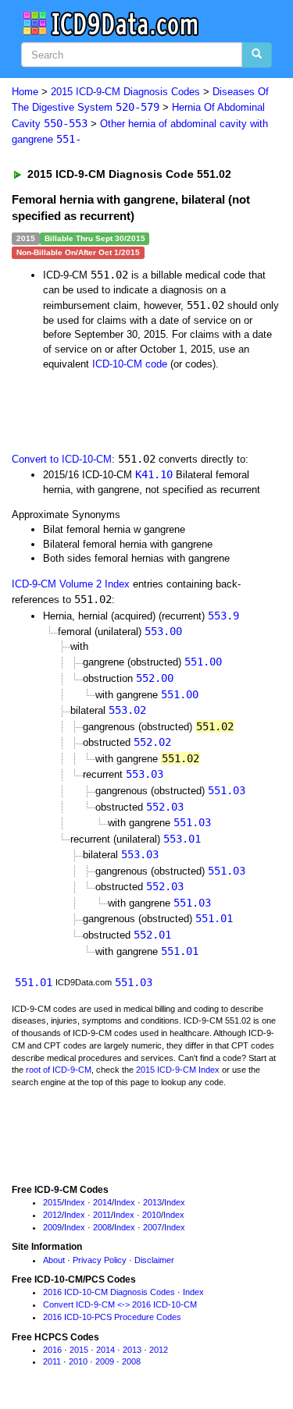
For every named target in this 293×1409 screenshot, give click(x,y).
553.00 (163, 631)
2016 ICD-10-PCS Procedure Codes (112, 1317)
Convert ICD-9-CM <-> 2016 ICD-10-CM (120, 1304)
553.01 (182, 838)
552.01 (152, 934)
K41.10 (154, 474)
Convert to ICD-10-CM (62, 459)
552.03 (165, 806)
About (54, 1260)
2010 (151, 1214)
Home (25, 92)
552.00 (154, 678)
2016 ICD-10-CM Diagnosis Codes (109, 1292)
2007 (152, 1227)
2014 (102, 1202)
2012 (52, 1214)
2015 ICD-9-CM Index (178, 1069)
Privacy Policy (100, 1260)
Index (74, 1202)
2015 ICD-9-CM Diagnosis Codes (125, 92)
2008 (102, 1227)
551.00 (203, 661)
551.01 (214, 918)
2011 (102, 1214)
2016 (52, 1349)
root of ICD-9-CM (58, 1069)
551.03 (226, 790)
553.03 (144, 774)
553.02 (127, 710)
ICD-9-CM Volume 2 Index (71, 584)
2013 (152, 1202)
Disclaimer (154, 1260)
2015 (52, 1202)
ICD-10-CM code (129, 364)
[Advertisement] (125, 409)
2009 (52, 1227)
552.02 (152, 742)
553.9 (223, 615)
